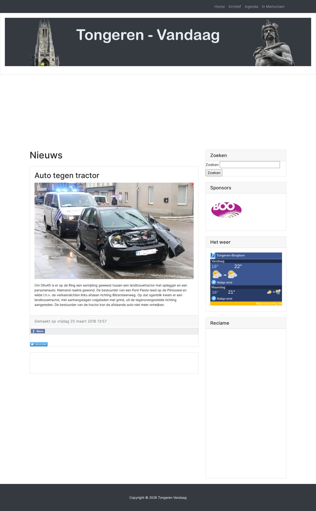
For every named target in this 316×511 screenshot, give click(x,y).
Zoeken (212, 164)
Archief (235, 6)
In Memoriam (273, 6)
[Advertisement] (158, 109)
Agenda (251, 6)
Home (219, 6)
